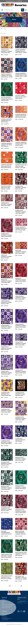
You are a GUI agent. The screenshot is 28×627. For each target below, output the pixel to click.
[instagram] (21, 611)
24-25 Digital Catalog (7, 606)
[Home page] (1, 28)
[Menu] (2, 10)
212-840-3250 (19, 1)
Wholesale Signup (6, 607)
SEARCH (4, 599)
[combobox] (12, 9)
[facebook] (18, 611)
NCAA (3, 601)
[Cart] (25, 10)
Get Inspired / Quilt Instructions (9, 604)
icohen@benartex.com (10, 1)
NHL (3, 602)
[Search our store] (22, 9)
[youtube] (24, 611)
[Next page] (21, 586)
